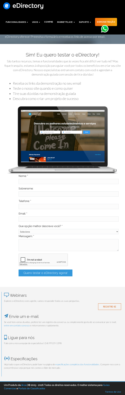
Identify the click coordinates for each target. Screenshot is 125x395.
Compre (48, 22)
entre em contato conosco (17, 325)
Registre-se (109, 306)
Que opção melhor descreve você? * (40, 226)
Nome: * (23, 176)
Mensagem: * (26, 236)
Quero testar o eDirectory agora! (45, 273)
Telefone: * (25, 201)
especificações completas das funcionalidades (77, 364)
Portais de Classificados (31, 388)
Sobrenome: (26, 188)
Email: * (23, 213)
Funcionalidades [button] (16, 22)
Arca (24, 385)
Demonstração (106, 22)
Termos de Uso (113, 392)
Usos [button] (35, 22)
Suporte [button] (84, 22)
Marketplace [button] (65, 22)
